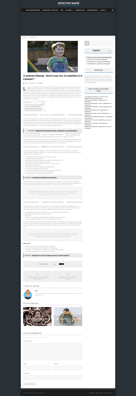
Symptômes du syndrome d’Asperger (34, 108)
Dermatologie (80, 10)
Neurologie (39, 83)
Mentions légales (99, 393)
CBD (62, 10)
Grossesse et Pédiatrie (50, 10)
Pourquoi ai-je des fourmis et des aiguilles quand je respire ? (37, 278)
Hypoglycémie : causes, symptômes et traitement (67, 278)
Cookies (106, 393)
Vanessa (64, 323)
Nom (25, 364)
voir (54, 246)
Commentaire (27, 341)
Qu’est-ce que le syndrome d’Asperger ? (34, 105)
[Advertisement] (68, 24)
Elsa (26, 83)
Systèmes (69, 10)
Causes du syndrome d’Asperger (33, 106)
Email (56, 364)
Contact (110, 393)
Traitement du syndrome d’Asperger (33, 110)
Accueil (24, 37)
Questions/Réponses (33, 10)
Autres (102, 10)
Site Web (26, 373)
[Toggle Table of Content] (42, 102)
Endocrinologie (92, 10)
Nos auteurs (92, 393)
